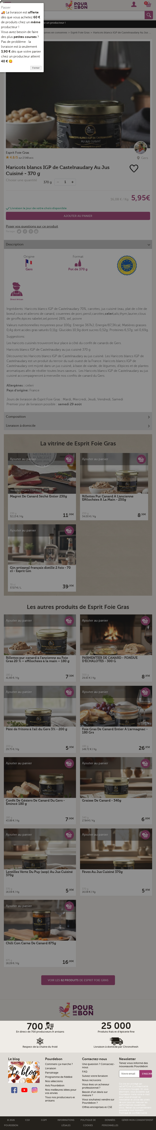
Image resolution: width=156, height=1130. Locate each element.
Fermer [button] (36, 68)
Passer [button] (6, 7)
